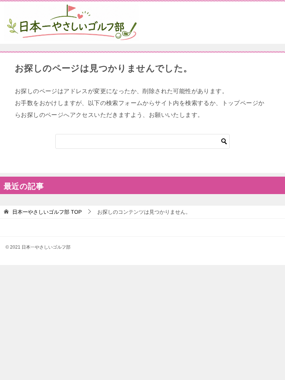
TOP (47, 212)
